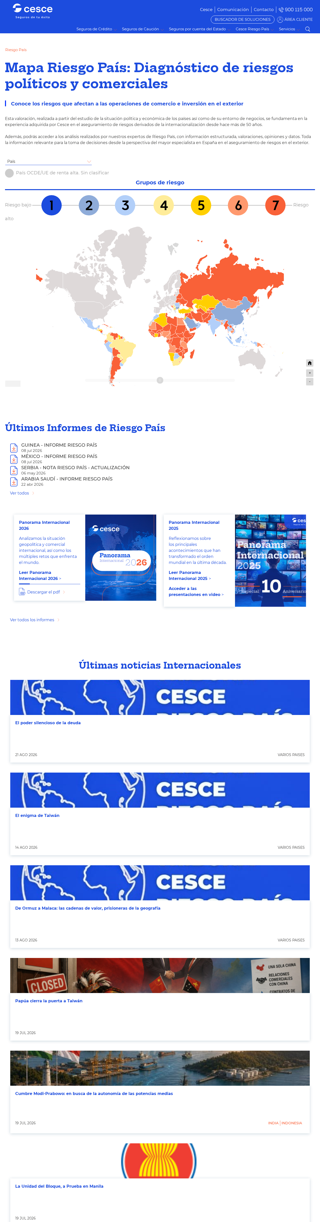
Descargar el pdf (43, 592)
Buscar (307, 29)
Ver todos (19, 493)
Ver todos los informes (32, 620)
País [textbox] (11, 161)
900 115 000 (299, 10)
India (273, 1123)
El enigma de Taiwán (37, 815)
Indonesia (292, 1123)
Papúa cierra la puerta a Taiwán (48, 1001)
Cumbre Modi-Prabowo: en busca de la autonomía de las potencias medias (94, 1093)
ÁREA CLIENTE (298, 19)
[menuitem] (233, 9)
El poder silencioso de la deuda (48, 722)
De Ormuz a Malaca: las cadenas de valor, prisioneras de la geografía (87, 908)
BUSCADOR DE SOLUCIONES (242, 19)
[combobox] (48, 161)
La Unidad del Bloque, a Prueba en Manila (59, 1186)
